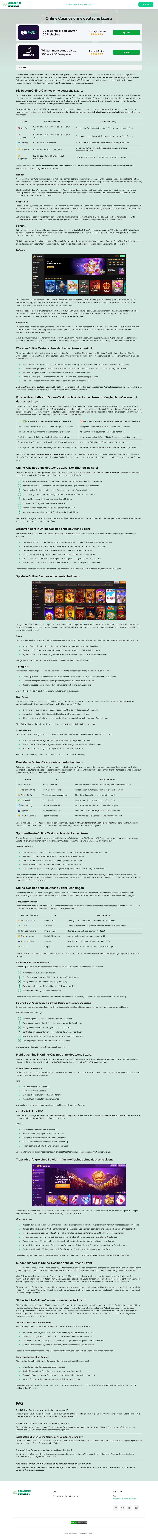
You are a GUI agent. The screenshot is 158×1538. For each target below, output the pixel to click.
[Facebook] (122, 1508)
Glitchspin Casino (97, 31)
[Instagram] (136, 1508)
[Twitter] (129, 1508)
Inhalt (23, 67)
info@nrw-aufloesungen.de (124, 1498)
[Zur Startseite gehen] (12, 4)
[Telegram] (115, 1508)
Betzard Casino (96, 51)
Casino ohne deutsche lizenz (79, 4)
